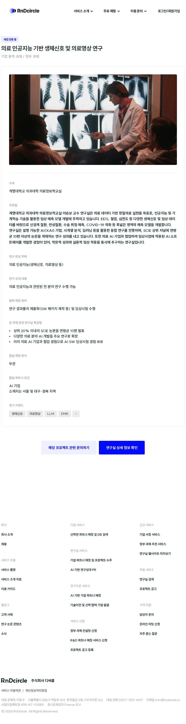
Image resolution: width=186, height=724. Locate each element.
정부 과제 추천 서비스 (153, 544)
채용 (4, 544)
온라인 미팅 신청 (150, 624)
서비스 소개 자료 (11, 579)
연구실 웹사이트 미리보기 (155, 554)
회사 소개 (7, 534)
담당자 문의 (147, 615)
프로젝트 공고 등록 (81, 650)
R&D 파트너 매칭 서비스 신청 (88, 640)
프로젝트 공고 (148, 589)
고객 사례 (7, 615)
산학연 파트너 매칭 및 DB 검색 (89, 534)
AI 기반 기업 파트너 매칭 (85, 595)
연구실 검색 (147, 579)
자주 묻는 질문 (148, 634)
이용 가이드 (8, 589)
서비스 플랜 (8, 570)
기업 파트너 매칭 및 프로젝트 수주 (91, 560)
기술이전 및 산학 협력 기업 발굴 (89, 605)
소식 (4, 634)
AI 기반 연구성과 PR (83, 570)
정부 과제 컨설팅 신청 (83, 631)
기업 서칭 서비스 (150, 534)
